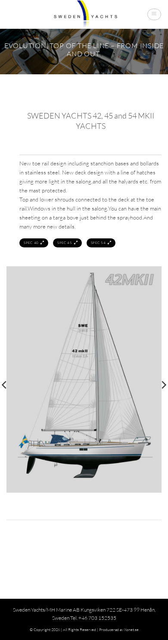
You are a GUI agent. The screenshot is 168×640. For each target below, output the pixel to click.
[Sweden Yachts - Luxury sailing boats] (84, 14)
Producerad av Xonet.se (119, 629)
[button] (154, 14)
